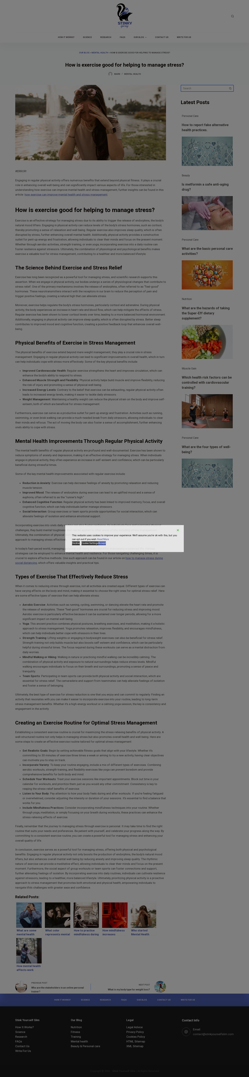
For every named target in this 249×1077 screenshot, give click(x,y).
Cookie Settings (89, 543)
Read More (103, 539)
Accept (102, 543)
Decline (76, 543)
